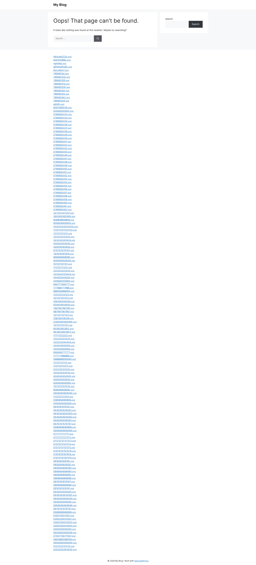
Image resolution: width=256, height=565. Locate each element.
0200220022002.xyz (64, 519)
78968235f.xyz (61, 80)
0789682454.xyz (62, 182)
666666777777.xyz (63, 352)
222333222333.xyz (63, 270)
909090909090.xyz (64, 260)
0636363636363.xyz (65, 413)
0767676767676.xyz (64, 451)
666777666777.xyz (63, 284)
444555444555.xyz (63, 277)
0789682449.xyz (62, 165)
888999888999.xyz (63, 291)
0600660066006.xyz (65, 532)
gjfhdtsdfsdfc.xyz (62, 66)
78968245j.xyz (61, 94)
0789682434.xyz (62, 118)
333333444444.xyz (64, 342)
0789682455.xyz (62, 186)
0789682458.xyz (62, 196)
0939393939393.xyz (65, 495)
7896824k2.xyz (61, 97)
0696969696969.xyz (65, 430)
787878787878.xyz (63, 254)
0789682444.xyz (62, 152)
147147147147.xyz (63, 315)
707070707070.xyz (63, 386)
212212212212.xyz (63, 366)
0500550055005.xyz (64, 529)
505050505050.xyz (63, 379)
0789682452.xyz (62, 175)
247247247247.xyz (63, 213)
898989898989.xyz (63, 257)
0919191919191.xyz (63, 488)
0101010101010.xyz (63, 369)
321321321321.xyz (63, 298)
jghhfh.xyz (58, 104)
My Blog (60, 5)
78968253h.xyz (61, 87)
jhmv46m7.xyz (61, 70)
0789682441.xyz (62, 141)
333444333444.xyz (64, 274)
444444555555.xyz (63, 345)
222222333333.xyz (63, 338)
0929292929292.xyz (64, 491)
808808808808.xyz (63, 220)
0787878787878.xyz (64, 454)
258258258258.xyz (63, 318)
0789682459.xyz (62, 199)
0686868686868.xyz (64, 427)
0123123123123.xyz (64, 546)
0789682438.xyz (62, 131)
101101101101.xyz (62, 264)
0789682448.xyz (62, 162)
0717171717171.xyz (63, 434)
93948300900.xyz (63, 111)
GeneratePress (141, 561)
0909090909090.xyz (65, 393)
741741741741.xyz (62, 325)
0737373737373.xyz (64, 440)
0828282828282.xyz (64, 464)
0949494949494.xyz (65, 498)
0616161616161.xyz (63, 406)
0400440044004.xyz (65, 525)
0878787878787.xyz (64, 481)
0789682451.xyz (62, 172)
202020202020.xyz (63, 372)
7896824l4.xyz (61, 100)
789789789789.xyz (63, 308)
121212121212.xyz (62, 233)
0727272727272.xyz (64, 437)
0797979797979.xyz (64, 457)
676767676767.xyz (63, 250)
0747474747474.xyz (64, 444)
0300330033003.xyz (65, 522)
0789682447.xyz (62, 158)
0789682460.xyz (62, 202)
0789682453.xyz (62, 179)
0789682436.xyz (62, 124)
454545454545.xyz (63, 243)
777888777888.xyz (63, 287)
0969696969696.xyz (65, 505)
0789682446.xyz (62, 155)
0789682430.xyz (62, 138)
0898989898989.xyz (64, 485)
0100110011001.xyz (63, 515)
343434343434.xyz (64, 240)
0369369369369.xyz (65, 321)
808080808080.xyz (63, 389)
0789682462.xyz (62, 209)
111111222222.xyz (62, 335)
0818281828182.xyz (63, 461)
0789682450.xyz (62, 168)
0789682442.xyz (62, 145)
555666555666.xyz (63, 281)
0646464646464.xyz (65, 417)
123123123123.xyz (63, 294)
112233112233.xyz (63, 396)
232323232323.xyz (63, 236)
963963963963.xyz (64, 332)
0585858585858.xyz (64, 400)
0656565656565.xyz (64, 420)
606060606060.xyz (64, 383)
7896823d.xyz (61, 73)
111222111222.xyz (62, 267)
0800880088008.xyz (64, 539)
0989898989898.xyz (64, 512)
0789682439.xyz (62, 134)
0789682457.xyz (62, 192)
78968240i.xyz (61, 90)
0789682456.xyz (62, 189)
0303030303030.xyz (65, 549)
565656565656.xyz (63, 247)
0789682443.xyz (62, 148)
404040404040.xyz (64, 376)
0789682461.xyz (62, 206)
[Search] (98, 38)
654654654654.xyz (64, 304)
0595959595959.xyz (64, 403)
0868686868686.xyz (64, 478)
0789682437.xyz (62, 128)
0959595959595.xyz (64, 502)
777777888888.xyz (63, 355)
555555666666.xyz (63, 349)
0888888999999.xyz (64, 359)
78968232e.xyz (61, 77)
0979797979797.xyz (64, 508)
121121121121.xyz (62, 362)
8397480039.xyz (62, 107)
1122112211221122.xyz (65, 230)
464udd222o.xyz (62, 56)
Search (169, 19)
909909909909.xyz (64, 223)
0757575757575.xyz (64, 447)
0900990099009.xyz (65, 542)
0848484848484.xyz (64, 471)
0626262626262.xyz (64, 410)
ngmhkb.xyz (59, 63)
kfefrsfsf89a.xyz (62, 60)
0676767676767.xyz (64, 423)
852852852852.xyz (63, 328)
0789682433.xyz (62, 114)
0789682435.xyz (62, 121)
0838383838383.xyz (64, 468)
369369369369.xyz (64, 216)
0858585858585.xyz (64, 474)
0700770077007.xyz (64, 536)
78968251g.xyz (61, 84)
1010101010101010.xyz (65, 226)
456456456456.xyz (64, 301)
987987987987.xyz (63, 311)
